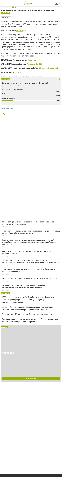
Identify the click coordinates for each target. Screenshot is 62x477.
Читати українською (6, 17)
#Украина (3, 108)
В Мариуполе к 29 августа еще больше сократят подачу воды (28, 314)
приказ (7, 37)
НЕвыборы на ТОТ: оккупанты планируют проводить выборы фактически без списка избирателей (30, 270)
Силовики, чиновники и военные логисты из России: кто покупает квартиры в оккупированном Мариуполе (30, 320)
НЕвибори (8, 353)
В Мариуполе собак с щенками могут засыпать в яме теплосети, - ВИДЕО (30, 278)
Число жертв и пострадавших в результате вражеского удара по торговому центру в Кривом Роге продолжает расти (31, 232)
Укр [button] (57, 3)
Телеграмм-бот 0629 (35, 64)
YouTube (18, 72)
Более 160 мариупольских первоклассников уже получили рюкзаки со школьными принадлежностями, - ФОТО (27, 308)
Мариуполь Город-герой (48, 68)
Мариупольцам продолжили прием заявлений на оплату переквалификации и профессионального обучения (24, 286)
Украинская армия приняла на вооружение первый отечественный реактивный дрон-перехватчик (28, 223)
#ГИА (11, 108)
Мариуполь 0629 (34, 60)
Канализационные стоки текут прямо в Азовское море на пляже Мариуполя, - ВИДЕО (26, 252)
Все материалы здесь (31, 378)
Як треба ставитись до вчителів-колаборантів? (25, 83)
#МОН (7, 108)
